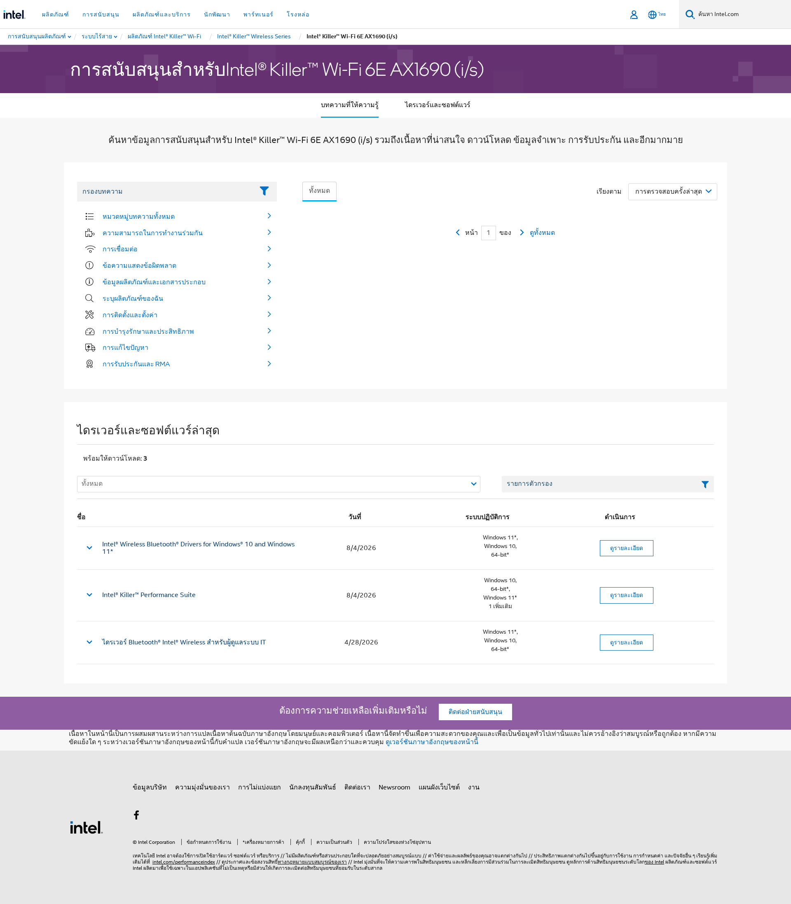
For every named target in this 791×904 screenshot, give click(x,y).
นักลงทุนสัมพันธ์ (312, 787)
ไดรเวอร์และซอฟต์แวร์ (437, 105)
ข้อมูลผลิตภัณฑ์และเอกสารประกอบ (154, 282)
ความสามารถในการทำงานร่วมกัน (153, 233)
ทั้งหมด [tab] (319, 191)
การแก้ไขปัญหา (125, 347)
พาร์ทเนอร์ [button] (258, 14)
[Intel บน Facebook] (136, 816)
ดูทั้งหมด (542, 233)
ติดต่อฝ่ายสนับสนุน (475, 712)
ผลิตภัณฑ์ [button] (55, 14)
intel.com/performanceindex (183, 862)
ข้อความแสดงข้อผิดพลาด (139, 265)
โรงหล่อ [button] (298, 14)
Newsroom (394, 787)
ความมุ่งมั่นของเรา (202, 787)
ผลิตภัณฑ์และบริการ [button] (162, 14)
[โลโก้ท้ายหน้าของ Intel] (86, 827)
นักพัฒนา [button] (217, 14)
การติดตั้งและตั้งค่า (130, 315)
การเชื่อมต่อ (120, 249)
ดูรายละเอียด (626, 548)
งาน (474, 787)
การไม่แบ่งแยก (259, 787)
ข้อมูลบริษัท (150, 787)
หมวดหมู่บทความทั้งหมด (139, 216)
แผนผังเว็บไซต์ (439, 787)
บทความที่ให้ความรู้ (350, 105)
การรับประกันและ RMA (136, 364)
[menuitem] (97, 36)
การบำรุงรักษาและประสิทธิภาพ (148, 331)
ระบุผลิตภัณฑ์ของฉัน (133, 298)
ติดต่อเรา (357, 787)
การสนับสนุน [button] (100, 14)
